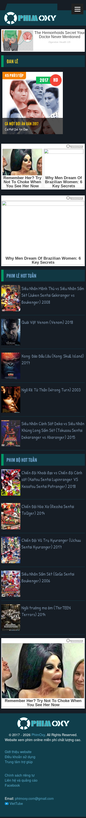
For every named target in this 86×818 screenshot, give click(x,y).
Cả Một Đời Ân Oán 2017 (21, 123)
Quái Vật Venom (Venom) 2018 (47, 322)
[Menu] (77, 9)
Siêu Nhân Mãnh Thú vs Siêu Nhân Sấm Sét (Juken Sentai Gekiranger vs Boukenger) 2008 (53, 295)
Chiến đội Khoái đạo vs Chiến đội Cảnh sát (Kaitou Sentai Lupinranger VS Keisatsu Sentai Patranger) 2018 (52, 479)
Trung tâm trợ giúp (19, 761)
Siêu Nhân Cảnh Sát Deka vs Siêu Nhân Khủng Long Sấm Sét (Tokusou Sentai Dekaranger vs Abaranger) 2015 (53, 430)
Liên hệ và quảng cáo (21, 780)
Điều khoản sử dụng (20, 756)
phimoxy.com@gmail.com (34, 798)
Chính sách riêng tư (20, 775)
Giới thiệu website (18, 751)
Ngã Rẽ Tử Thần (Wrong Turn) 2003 (51, 390)
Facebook (12, 785)
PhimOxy (38, 734)
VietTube (16, 803)
